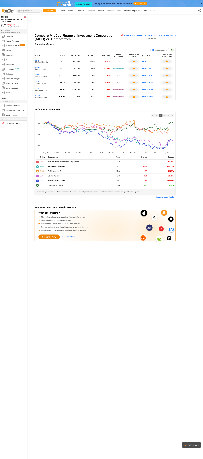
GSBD (37, 95)
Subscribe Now (49, 237)
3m (153, 115)
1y (161, 115)
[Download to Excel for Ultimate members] (172, 50)
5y (173, 115)
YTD (164, 115)
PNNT (37, 67)
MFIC (37, 60)
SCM (37, 81)
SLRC (37, 74)
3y (169, 115)
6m (157, 115)
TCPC (37, 88)
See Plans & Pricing (69, 237)
